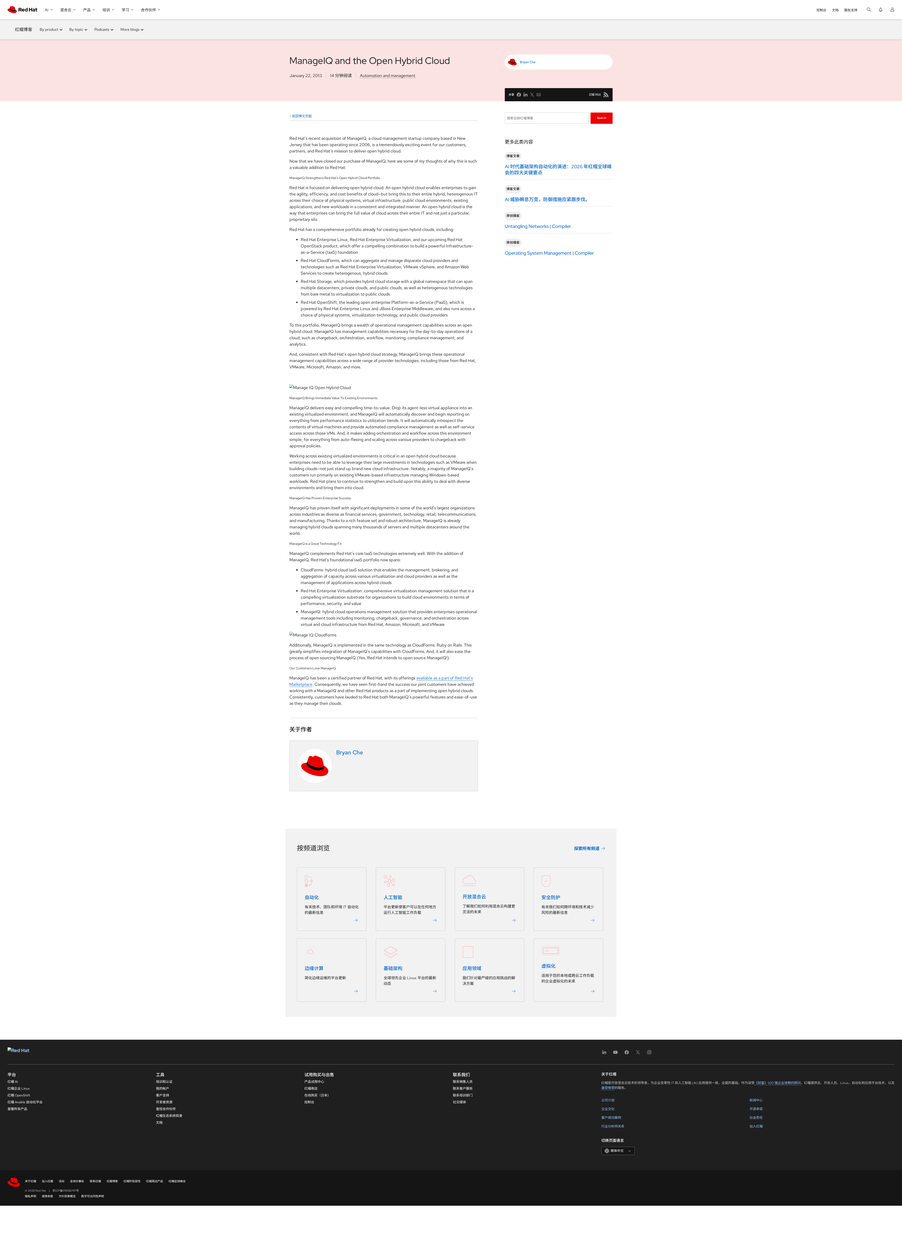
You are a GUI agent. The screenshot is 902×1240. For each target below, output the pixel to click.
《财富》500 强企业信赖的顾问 (777, 1083)
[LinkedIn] (604, 1053)
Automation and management (387, 75)
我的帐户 (162, 1088)
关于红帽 (30, 1181)
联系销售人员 (463, 1082)
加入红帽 (756, 1126)
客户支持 (162, 1095)
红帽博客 (23, 29)
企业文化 (607, 1109)
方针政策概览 (67, 1196)
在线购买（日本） (317, 1095)
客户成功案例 (611, 1117)
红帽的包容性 (132, 1181)
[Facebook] (627, 1053)
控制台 (821, 10)
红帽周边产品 (154, 1181)
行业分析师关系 (612, 1126)
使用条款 (47, 1196)
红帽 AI (13, 1082)
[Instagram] (649, 1053)
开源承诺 (756, 1109)
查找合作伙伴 (166, 1109)
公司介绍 (607, 1100)
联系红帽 (95, 1181)
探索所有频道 (586, 848)
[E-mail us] (538, 94)
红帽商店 (311, 1088)
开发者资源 (164, 1102)
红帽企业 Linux (19, 1088)
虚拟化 (548, 966)
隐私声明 (30, 1196)
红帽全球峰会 (177, 1181)
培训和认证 (164, 1082)
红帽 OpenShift (19, 1095)
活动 (61, 1181)
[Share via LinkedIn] (525, 94)
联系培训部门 (463, 1095)
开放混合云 (474, 897)
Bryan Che (528, 62)
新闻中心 (756, 1100)
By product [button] (49, 29)
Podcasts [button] (101, 29)
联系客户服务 (463, 1088)
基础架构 (393, 969)
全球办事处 (77, 1181)
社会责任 (756, 1117)
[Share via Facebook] (519, 94)
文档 (835, 10)
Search (601, 118)
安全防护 (550, 898)
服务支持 (850, 10)
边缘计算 (314, 969)
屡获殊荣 (607, 1088)
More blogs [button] (130, 29)
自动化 (312, 898)
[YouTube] (615, 1053)
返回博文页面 (302, 116)
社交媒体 (459, 1102)
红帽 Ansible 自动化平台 (25, 1102)
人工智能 (393, 898)
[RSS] (606, 94)
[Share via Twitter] (532, 94)
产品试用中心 (314, 1082)
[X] (638, 1053)
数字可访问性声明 (92, 1196)
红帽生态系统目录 (169, 1116)
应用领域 (472, 969)
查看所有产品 (17, 1109)
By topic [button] (76, 29)
